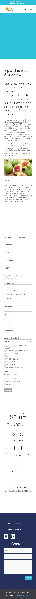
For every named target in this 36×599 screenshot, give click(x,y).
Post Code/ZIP (9, 330)
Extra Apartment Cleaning (15, 367)
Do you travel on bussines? (14, 276)
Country (7, 322)
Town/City (8, 307)
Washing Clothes (12, 359)
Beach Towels (11, 365)
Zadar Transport (12, 353)
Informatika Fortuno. (24, 596)
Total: (6, 372)
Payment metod (10, 379)
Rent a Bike (10, 356)
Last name (8, 252)
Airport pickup (23, 351)
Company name (9, 283)
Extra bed (9, 351)
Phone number (9, 260)
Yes (7, 279)
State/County (8, 314)
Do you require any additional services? (15, 347)
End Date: (22, 237)
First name (8, 244)
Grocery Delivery (12, 362)
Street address (9, 291)
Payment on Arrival (13, 381)
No (15, 279)
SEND (28, 578)
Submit (8, 390)
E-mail (6, 268)
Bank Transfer (11, 384)
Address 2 (7, 299)
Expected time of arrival (12, 338)
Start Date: (8, 237)
